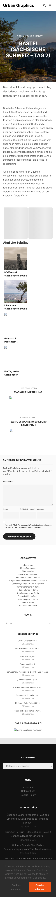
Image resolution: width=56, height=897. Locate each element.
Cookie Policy (28, 794)
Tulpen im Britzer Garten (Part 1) (27, 711)
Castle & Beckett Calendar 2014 (27, 687)
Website (40, 509)
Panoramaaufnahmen (28, 605)
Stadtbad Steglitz (27, 656)
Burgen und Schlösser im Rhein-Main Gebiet (28, 580)
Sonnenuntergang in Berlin (28, 587)
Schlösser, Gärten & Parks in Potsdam (28, 584)
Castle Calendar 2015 (27, 641)
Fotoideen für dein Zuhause (28, 577)
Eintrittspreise (28, 571)
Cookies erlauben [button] (39, 887)
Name (6, 509)
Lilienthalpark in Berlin (28, 599)
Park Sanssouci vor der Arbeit (27, 648)
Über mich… (28, 565)
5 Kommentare (28, 644)
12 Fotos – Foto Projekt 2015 (27, 703)
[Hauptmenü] (50, 5)
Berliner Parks (28, 602)
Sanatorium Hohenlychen (27, 695)
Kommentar (8, 481)
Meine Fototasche (28, 568)
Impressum (28, 787)
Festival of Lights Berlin (28, 596)
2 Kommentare (28, 675)
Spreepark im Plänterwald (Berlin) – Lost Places (27, 672)
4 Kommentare (28, 651)
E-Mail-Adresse (27, 509)
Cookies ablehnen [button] (16, 887)
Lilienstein (22, 87)
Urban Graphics (18, 5)
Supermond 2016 (27, 664)
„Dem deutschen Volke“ (27, 679)
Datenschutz (28, 791)
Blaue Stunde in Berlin (28, 590)
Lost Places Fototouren (28, 574)
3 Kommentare (28, 659)
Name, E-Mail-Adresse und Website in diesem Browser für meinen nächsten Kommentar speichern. (28, 526)
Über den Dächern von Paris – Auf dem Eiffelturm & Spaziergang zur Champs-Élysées (28, 818)
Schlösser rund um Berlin (28, 593)
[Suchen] (44, 5)
